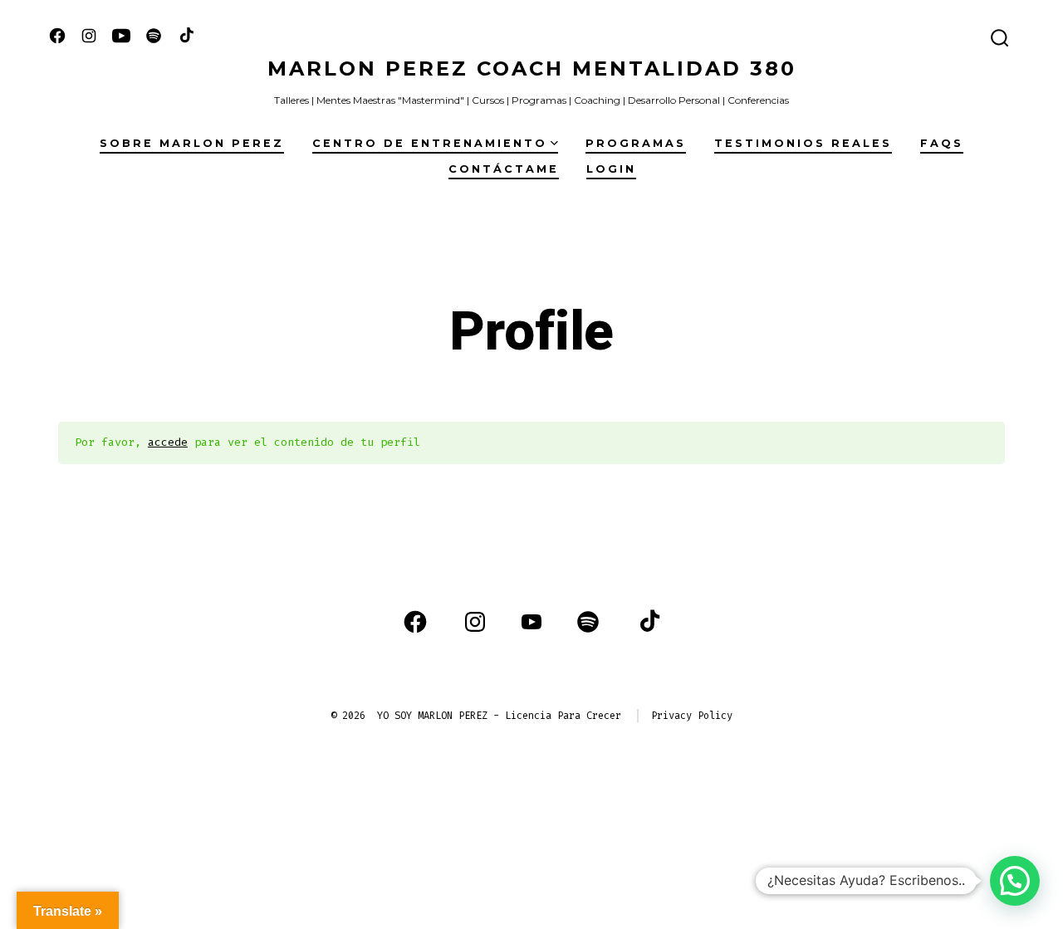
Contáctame (503, 169)
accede (168, 442)
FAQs (941, 143)
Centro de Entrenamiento (429, 143)
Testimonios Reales (803, 143)
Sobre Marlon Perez (192, 143)
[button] (1015, 881)
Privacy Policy (691, 715)
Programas (635, 143)
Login (611, 169)
